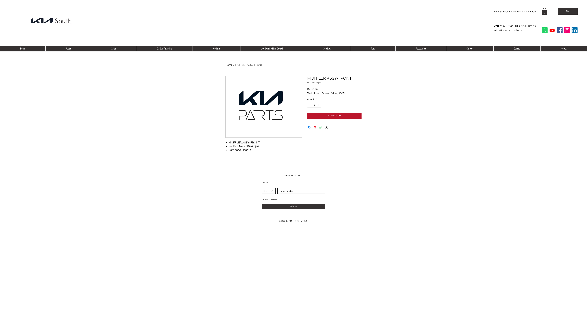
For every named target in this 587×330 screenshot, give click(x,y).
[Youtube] (552, 30)
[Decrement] (310, 105)
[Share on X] (327, 127)
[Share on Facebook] (309, 127)
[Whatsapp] (545, 30)
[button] (544, 11)
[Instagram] (567, 30)
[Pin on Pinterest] (315, 127)
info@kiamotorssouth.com (508, 30)
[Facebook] (560, 30)
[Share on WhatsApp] (321, 127)
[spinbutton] (314, 105)
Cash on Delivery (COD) (333, 93)
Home (229, 64)
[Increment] (319, 105)
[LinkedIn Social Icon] (575, 30)
